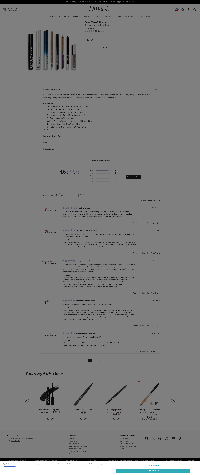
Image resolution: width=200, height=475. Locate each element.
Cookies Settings (153, 465)
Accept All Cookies (153, 470)
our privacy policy (10, 466)
